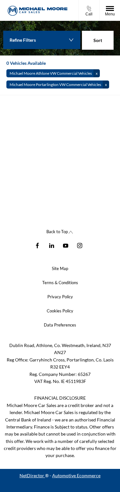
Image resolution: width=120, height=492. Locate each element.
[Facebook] (37, 245)
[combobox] (98, 41)
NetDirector (32, 475)
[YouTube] (65, 245)
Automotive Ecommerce (76, 475)
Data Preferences (60, 324)
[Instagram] (80, 245)
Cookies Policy (60, 310)
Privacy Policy (60, 296)
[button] (53, 73)
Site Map (60, 268)
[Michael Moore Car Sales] (37, 10)
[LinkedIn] (51, 245)
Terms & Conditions (60, 282)
